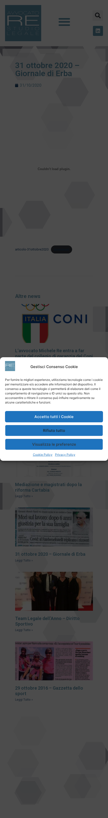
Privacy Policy (65, 454)
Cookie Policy (42, 454)
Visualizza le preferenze (54, 444)
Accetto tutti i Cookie (54, 416)
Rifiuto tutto (54, 430)
